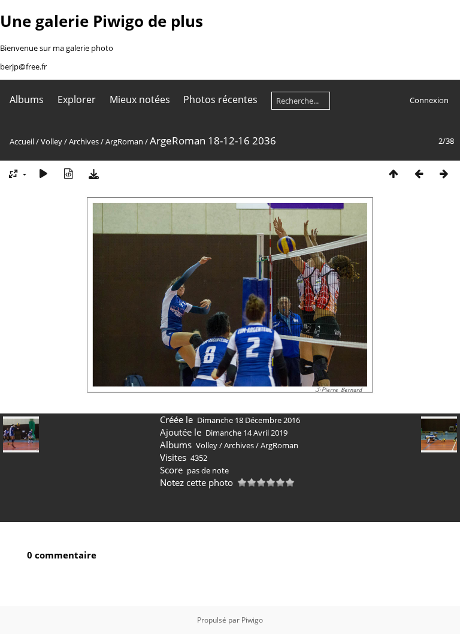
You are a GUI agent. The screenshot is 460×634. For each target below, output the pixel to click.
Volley (51, 141)
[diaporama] (43, 173)
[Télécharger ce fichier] (93, 173)
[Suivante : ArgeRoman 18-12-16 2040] (443, 173)
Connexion (429, 100)
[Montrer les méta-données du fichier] (68, 173)
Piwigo (252, 620)
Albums (27, 99)
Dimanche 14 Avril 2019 (246, 432)
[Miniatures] (393, 173)
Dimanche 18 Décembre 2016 (248, 420)
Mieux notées (140, 99)
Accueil (22, 141)
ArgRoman (124, 141)
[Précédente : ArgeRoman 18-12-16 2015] (418, 173)
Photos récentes (220, 99)
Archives (84, 141)
